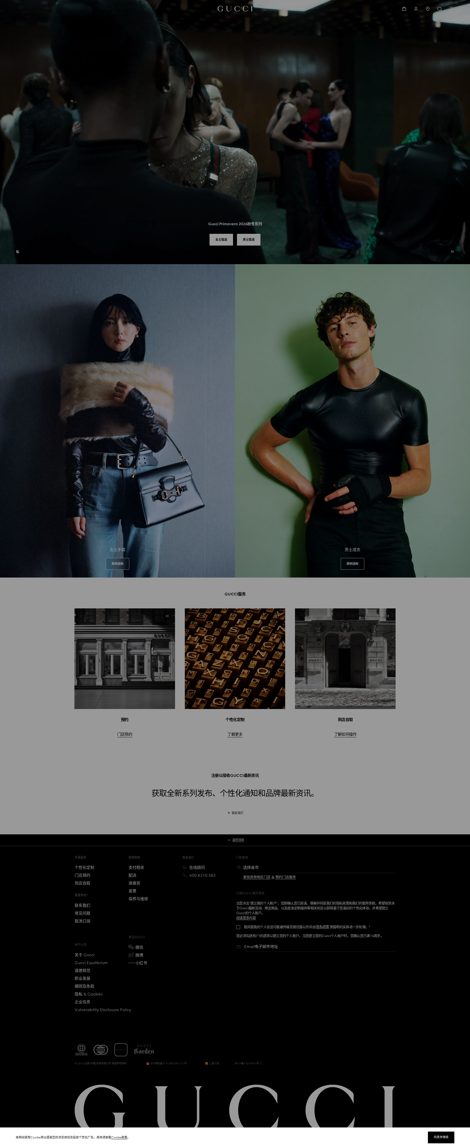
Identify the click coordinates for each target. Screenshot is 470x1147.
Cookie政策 (119, 1137)
